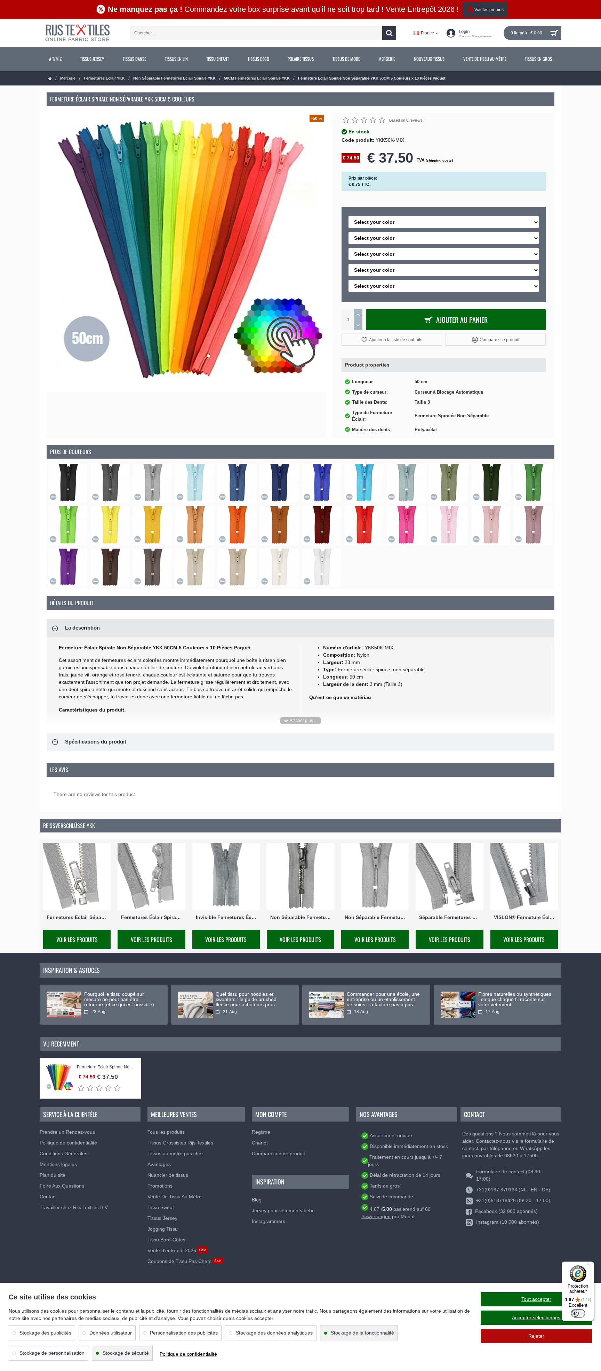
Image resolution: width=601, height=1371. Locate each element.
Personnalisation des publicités (184, 1333)
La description (82, 628)
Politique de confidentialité (188, 1354)
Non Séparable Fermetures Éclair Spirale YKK (174, 78)
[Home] (50, 79)
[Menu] (590, 1266)
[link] (55, 59)
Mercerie (67, 78)
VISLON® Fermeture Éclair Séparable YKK (524, 917)
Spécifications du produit (95, 742)
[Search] (389, 33)
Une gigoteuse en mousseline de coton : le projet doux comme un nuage (252, 1000)
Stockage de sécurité (126, 1353)
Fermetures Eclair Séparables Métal (77, 917)
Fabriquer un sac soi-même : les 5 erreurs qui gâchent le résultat (119, 997)
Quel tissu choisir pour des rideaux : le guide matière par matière (379, 1000)
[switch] (578, 1313)
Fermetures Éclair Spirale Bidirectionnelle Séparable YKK (151, 917)
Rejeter (536, 1336)
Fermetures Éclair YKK (104, 78)
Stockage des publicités (45, 1333)
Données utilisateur (110, 1333)
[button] (392, 340)
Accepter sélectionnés (536, 1317)
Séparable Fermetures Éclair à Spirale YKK (449, 917)
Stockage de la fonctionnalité (362, 1333)
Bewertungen (376, 1216)
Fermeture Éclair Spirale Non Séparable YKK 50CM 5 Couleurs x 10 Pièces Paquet (105, 1067)
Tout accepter (536, 1299)
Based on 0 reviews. (406, 120)
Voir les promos (489, 9)
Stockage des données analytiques (274, 1333)
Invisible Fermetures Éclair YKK (226, 917)
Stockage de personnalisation (52, 1353)
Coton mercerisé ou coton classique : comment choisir (508, 997)
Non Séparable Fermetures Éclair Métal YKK (300, 917)
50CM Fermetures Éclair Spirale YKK (257, 78)
